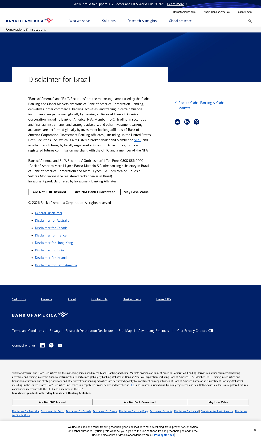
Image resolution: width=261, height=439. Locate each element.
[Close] (255, 430)
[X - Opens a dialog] (51, 345)
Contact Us (99, 299)
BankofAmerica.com (184, 12)
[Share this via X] (196, 121)
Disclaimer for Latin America (56, 265)
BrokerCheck (132, 299)
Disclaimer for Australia (52, 220)
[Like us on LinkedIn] (42, 345)
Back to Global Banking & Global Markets (201, 105)
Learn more (175, 4)
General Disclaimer (48, 213)
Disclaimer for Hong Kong (54, 243)
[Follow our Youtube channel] (60, 345)
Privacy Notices (164, 435)
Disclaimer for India (49, 250)
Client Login (245, 12)
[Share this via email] (177, 121)
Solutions (19, 299)
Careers (46, 299)
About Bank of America (217, 12)
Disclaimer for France (50, 235)
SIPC (137, 140)
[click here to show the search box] (250, 21)
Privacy (55, 331)
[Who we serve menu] (92, 21)
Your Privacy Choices (192, 331)
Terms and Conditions (28, 331)
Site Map (125, 331)
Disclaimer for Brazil (52, 411)
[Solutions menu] (118, 21)
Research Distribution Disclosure (89, 331)
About (72, 299)
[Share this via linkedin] (187, 121)
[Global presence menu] (194, 21)
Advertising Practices (154, 331)
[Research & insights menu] (159, 21)
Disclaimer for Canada (51, 228)
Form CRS (163, 299)
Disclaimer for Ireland (50, 258)
